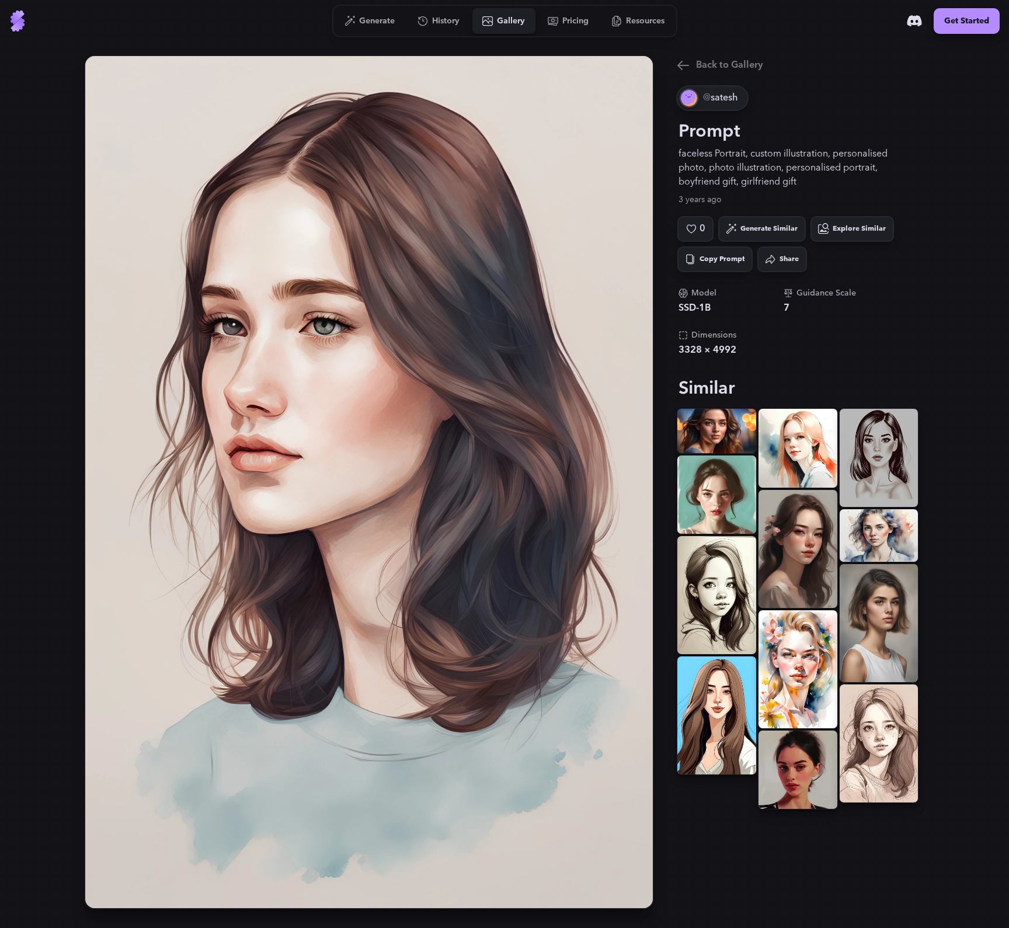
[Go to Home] (17, 21)
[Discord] (914, 21)
